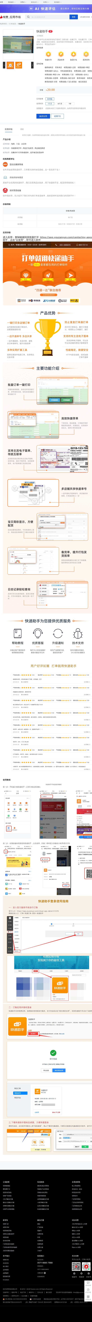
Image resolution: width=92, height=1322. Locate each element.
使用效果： (7, 152)
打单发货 (12, 24)
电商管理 (3, 24)
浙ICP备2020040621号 (82, 1299)
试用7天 (57, 116)
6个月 (60, 104)
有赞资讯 (6, 1296)
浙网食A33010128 (60, 1302)
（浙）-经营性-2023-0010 (78, 1302)
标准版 (49, 99)
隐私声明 (14, 1292)
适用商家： (7, 144)
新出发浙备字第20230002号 (12, 1302)
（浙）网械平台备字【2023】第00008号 (38, 1302)
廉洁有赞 (49, 1292)
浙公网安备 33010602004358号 (16, 1299)
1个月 (50, 104)
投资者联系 (41, 1276)
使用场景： (7, 148)
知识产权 (23, 1292)
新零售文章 (15, 1296)
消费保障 (40, 1273)
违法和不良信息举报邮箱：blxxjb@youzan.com (71, 1292)
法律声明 (6, 1292)
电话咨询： (45, 1261)
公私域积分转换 (85, 17)
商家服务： (43, 1267)
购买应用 (43, 116)
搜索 (73, 17)
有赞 (1, 2)
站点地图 (24, 1296)
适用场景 (39, 48)
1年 (70, 104)
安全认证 (40, 1292)
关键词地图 (33, 1296)
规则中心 (31, 1292)
